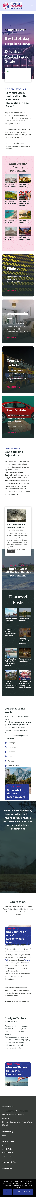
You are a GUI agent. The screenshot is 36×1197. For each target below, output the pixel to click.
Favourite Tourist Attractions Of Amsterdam (11, 684)
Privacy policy (23, 1192)
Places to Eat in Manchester (25, 660)
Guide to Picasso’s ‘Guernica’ (13, 1114)
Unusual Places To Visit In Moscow (11, 621)
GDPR (4, 1146)
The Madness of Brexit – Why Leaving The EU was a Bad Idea (25, 684)
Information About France (24, 238)
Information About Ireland (10, 202)
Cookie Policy (7, 1149)
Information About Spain (9, 221)
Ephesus (5, 1118)
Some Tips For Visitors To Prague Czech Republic (10, 662)
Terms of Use (7, 1156)
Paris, (7, 960)
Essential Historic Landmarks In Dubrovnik (10, 632)
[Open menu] (32, 5)
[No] (34, 1188)
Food (4, 1136)
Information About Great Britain (24, 203)
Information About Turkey (10, 185)
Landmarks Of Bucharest (24, 620)
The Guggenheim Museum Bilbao (16, 526)
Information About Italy (24, 185)
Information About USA (9, 238)
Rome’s (27, 960)
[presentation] (11, 178)
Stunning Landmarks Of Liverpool (24, 641)
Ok (7, 1192)
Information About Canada (24, 221)
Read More (11, 552)
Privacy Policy (7, 1152)
